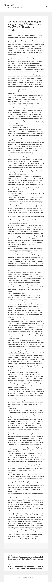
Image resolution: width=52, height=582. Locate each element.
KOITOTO (10, 35)
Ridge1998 (9, 5)
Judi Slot (26, 546)
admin (20, 546)
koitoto (31, 546)
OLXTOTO (30, 577)
